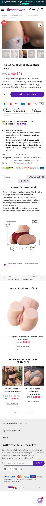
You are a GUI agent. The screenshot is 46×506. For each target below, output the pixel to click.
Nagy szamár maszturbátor (29, 160)
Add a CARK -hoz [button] (23, 346)
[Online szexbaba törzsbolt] (15, 9)
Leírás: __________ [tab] (14, 177)
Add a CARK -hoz (27, 94)
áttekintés (17, 396)
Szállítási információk (13, 130)
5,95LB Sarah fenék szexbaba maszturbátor (34, 391)
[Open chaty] (40, 500)
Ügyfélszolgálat (10, 430)
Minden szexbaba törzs (13, 423)
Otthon (4, 16)
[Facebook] (4, 469)
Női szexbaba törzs (15, 16)
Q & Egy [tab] (24, 181)
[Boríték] (15, 469)
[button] (2, 9)
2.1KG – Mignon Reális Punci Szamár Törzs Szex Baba (23, 338)
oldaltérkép (15, 481)
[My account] (38, 9)
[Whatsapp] (20, 469)
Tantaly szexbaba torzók (23, 163)
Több (5, 437)
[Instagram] (10, 469)
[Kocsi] (42, 9)
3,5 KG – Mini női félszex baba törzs (12, 390)
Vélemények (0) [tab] (36, 177)
